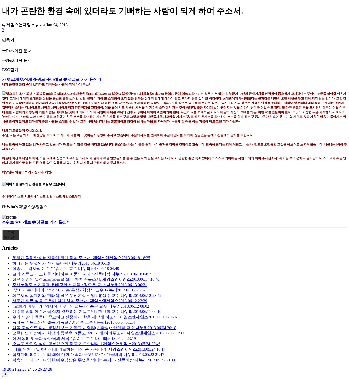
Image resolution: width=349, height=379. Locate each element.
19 (4, 369)
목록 (10, 235)
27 (45, 369)
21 (14, 369)
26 (40, 369)
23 (24, 369)
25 (35, 369)
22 (19, 369)
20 (9, 369)
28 (50, 369)
